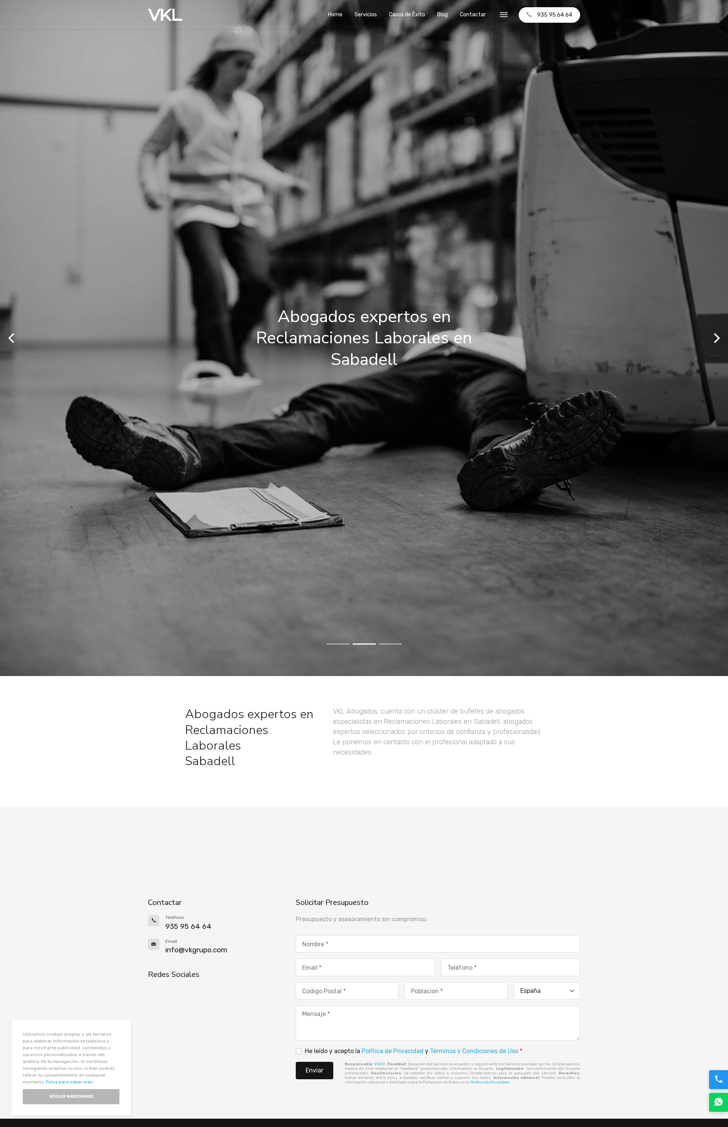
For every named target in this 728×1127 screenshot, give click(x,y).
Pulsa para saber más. (70, 1082)
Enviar (314, 1070)
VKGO (379, 1064)
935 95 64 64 (554, 14)
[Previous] (12, 338)
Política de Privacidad (393, 1051)
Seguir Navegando (71, 1096)
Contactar (473, 14)
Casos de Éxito (407, 14)
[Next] (716, 338)
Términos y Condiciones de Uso (474, 1051)
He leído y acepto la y (413, 1051)
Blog (442, 14)
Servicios (366, 14)
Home (335, 14)
